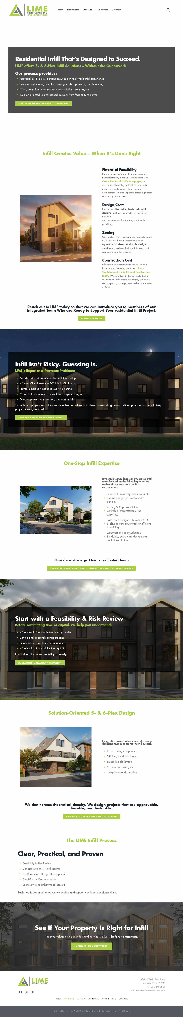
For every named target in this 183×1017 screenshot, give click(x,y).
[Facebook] (20, 992)
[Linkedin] (32, 992)
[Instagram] (26, 992)
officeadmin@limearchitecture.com (148, 990)
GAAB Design (123, 1010)
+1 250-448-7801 (156, 986)
